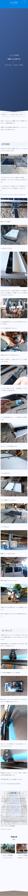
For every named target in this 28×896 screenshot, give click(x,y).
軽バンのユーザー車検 (8, 857)
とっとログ (14, 2)
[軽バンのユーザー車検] (8, 848)
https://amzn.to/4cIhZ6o (15, 783)
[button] (24, 1)
